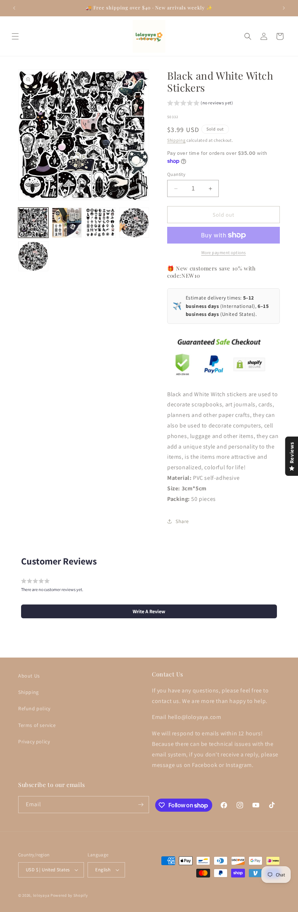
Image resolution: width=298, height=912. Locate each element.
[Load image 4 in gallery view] (134, 223)
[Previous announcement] (14, 8)
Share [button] (182, 521)
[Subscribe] (141, 804)
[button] (15, 36)
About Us (29, 675)
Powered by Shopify (69, 895)
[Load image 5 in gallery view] (33, 256)
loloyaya (41, 895)
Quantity (176, 174)
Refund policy (34, 708)
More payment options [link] (223, 252)
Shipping (176, 140)
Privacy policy (34, 741)
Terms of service (37, 725)
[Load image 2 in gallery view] (67, 223)
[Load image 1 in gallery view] (33, 223)
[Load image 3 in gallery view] (100, 223)
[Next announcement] (284, 8)
